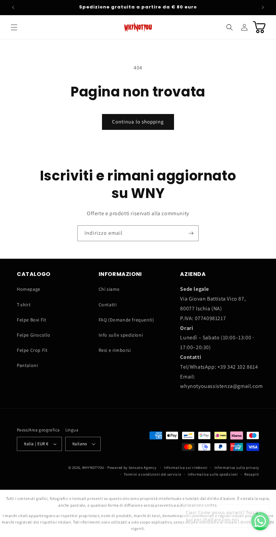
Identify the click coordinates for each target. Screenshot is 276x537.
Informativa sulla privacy (237, 467)
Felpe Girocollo (33, 335)
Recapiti (251, 474)
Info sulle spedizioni (121, 335)
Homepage (28, 289)
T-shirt (24, 305)
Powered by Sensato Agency (132, 467)
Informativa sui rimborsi (186, 467)
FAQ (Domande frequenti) (126, 320)
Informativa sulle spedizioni (213, 474)
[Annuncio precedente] (13, 7)
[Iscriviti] (190, 233)
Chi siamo (109, 289)
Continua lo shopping (138, 121)
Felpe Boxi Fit (31, 320)
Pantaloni (27, 365)
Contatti (108, 305)
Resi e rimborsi (115, 350)
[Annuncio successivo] (262, 7)
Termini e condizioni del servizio (152, 474)
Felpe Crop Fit (32, 350)
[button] (14, 27)
